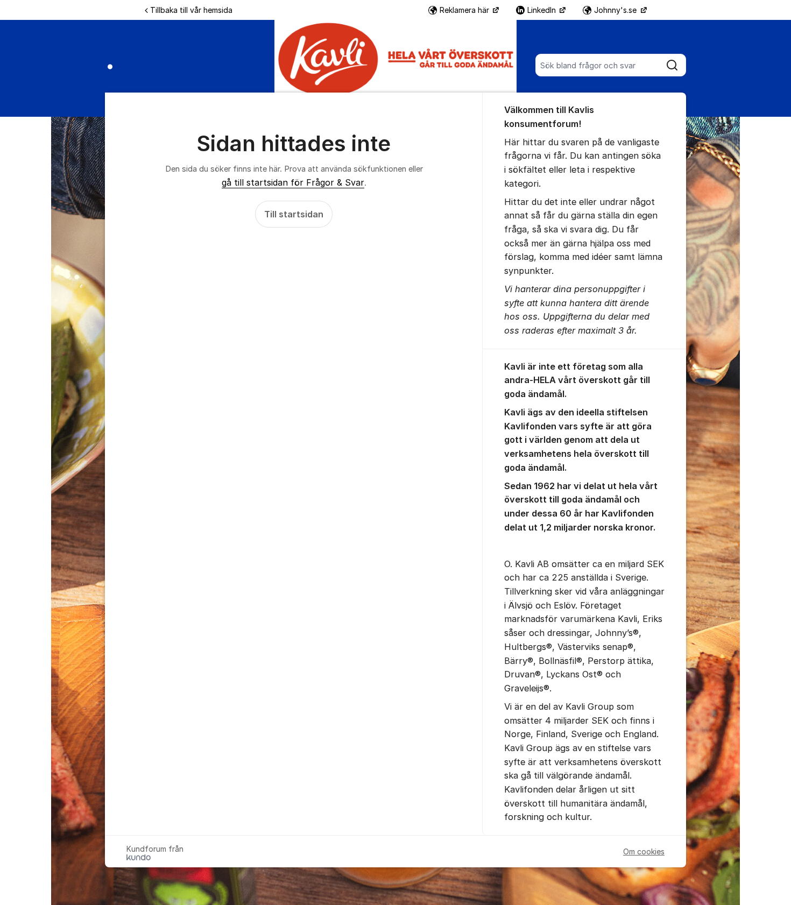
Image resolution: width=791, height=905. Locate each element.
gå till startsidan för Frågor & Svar (293, 182)
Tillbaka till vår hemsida (191, 10)
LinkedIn (542, 10)
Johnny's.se (616, 10)
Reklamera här (465, 10)
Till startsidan (293, 214)
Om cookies (644, 851)
